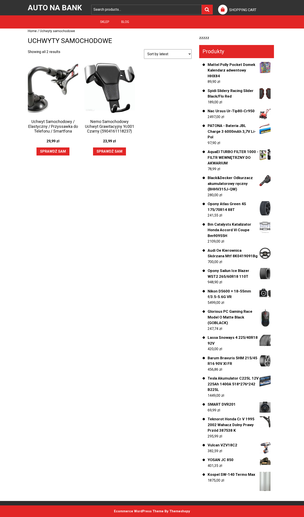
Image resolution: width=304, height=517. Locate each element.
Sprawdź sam (53, 151)
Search (207, 9)
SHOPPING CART (242, 10)
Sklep (104, 22)
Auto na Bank (55, 7)
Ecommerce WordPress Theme (139, 511)
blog (125, 22)
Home (32, 31)
